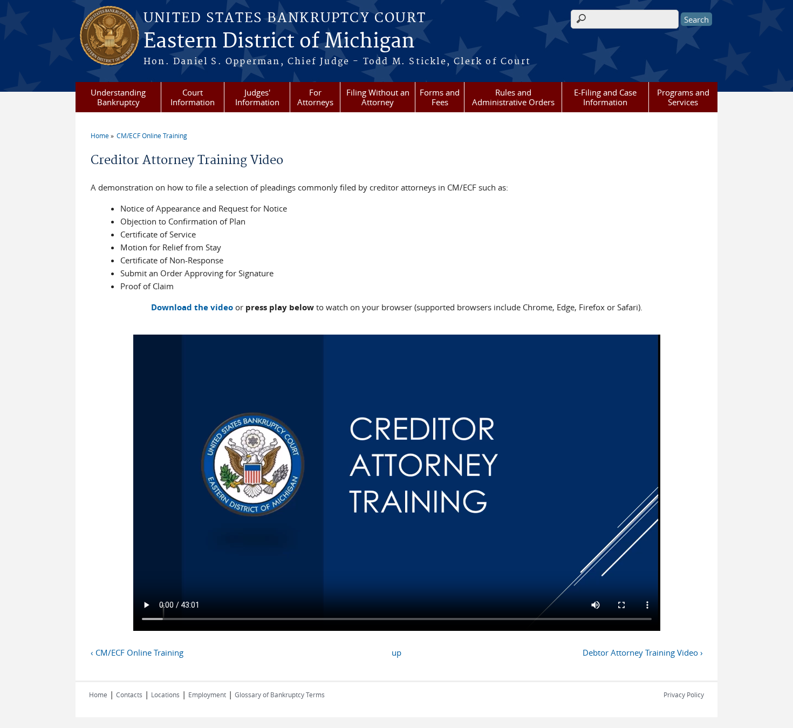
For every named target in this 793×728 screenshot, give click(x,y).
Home (100, 135)
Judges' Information (257, 97)
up (396, 652)
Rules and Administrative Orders (513, 97)
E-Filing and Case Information (605, 97)
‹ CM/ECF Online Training (137, 652)
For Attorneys (315, 97)
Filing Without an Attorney (377, 97)
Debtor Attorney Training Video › (643, 652)
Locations (165, 694)
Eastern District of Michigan (279, 41)
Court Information (192, 97)
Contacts (129, 694)
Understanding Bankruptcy (118, 97)
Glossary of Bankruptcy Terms (280, 694)
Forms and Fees (440, 97)
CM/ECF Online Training (152, 135)
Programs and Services (683, 97)
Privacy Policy (684, 694)
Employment (207, 694)
